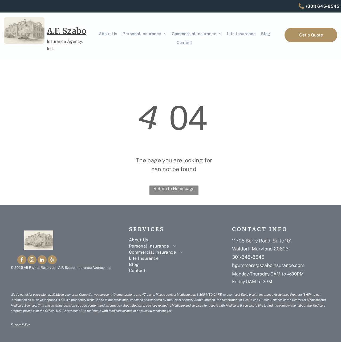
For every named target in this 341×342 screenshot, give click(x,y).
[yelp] (52, 260)
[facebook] (21, 260)
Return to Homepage (173, 188)
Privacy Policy (20, 324)
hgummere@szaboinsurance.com (268, 265)
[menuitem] (108, 34)
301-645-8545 (248, 257)
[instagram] (31, 260)
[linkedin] (42, 260)
